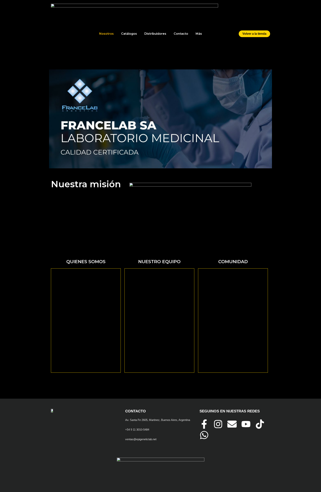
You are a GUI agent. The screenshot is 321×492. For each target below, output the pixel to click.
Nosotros (106, 33)
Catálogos (129, 33)
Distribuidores (155, 33)
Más (199, 33)
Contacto (181, 33)
